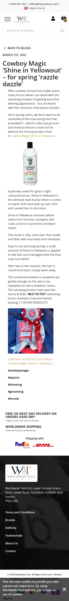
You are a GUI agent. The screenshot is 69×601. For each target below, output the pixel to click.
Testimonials (13, 535)
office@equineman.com (44, 4)
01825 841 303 (17, 4)
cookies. (17, 594)
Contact (10, 551)
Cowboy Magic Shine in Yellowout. (33, 136)
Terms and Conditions (20, 512)
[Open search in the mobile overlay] (34, 30)
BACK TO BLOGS (19, 48)
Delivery (10, 528)
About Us (11, 543)
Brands (10, 520)
